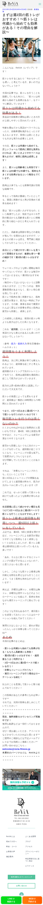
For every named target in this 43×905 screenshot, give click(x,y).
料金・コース (11, 846)
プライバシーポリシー (32, 853)
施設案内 (9, 857)
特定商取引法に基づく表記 (32, 860)
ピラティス (29, 866)
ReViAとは (10, 836)
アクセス (28, 846)
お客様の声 (10, 851)
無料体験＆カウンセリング (21, 877)
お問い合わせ (21, 886)
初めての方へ (11, 841)
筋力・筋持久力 (19, 343)
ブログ (28, 841)
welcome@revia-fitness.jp (16, 749)
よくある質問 (30, 836)
